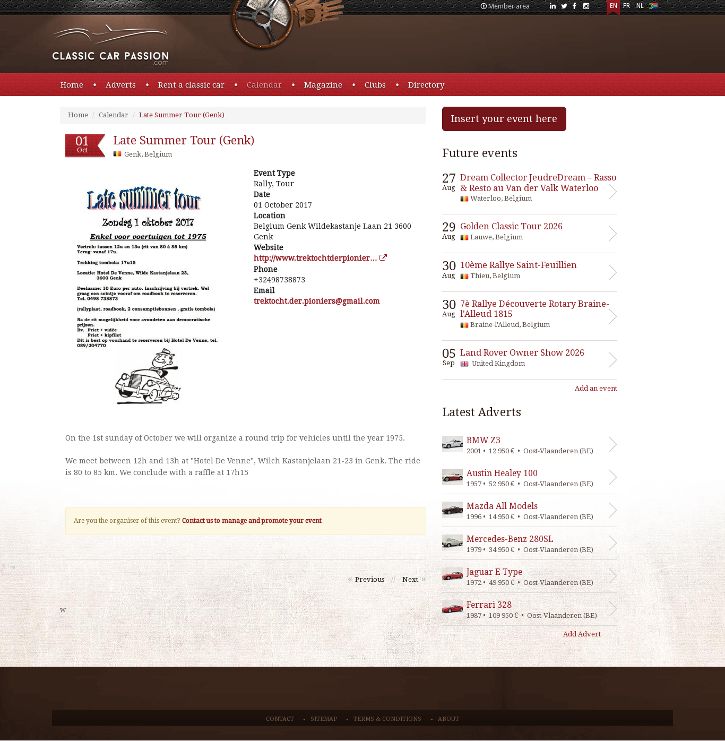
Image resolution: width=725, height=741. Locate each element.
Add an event (596, 388)
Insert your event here (504, 118)
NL (640, 6)
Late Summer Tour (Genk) (182, 115)
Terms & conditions (387, 719)
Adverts (121, 85)
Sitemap (323, 719)
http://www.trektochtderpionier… (316, 258)
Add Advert (582, 634)
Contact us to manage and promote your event (252, 520)
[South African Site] (653, 8)
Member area (509, 6)
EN (613, 6)
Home (72, 85)
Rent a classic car (191, 85)
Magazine (323, 85)
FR (626, 6)
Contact (280, 719)
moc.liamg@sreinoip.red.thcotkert (317, 301)
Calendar (264, 85)
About (448, 719)
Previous (369, 579)
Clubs (375, 85)
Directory (426, 85)
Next (410, 579)
